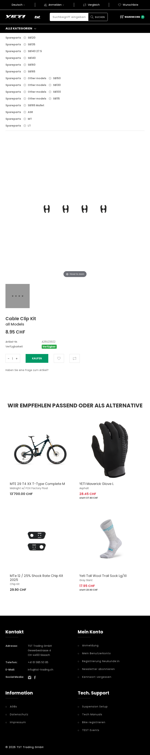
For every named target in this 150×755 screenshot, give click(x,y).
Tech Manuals (92, 714)
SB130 (57, 85)
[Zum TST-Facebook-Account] (35, 677)
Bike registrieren (93, 722)
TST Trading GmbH (30, 747)
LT (29, 125)
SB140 (32, 58)
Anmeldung (90, 645)
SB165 (31, 71)
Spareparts (13, 37)
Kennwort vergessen (96, 677)
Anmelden (55, 5)
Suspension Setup (95, 706)
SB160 (31, 65)
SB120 (31, 37)
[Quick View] (59, 470)
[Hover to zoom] (75, 211)
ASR (30, 112)
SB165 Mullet (36, 105)
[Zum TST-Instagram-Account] (29, 677)
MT (30, 119)
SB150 (57, 78)
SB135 (31, 44)
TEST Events (90, 730)
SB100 (57, 92)
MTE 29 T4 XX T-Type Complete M (37, 483)
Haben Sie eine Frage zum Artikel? (26, 370)
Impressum (18, 722)
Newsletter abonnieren (98, 669)
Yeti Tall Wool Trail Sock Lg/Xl (103, 575)
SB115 (56, 98)
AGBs (13, 706)
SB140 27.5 (35, 51)
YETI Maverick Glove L (96, 483)
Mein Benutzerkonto (96, 653)
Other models (37, 78)
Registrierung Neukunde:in (101, 661)
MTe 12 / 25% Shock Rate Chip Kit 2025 (36, 577)
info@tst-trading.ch (40, 669)
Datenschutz (19, 714)
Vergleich (94, 5)
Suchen (100, 17)
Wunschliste (130, 5)
